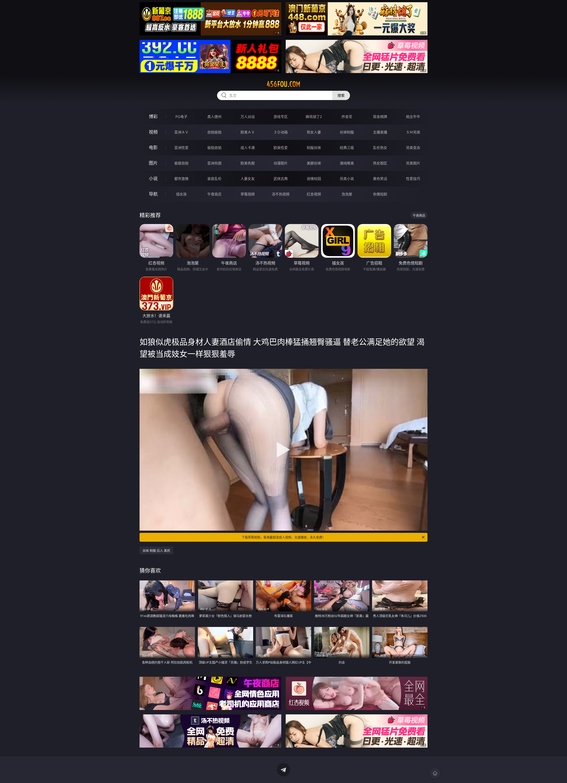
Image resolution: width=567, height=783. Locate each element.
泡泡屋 (347, 194)
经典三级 (347, 147)
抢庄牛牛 (413, 116)
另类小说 (347, 178)
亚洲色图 (214, 163)
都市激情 (181, 178)
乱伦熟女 (380, 147)
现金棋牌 (380, 116)
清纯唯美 (347, 163)
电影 (153, 148)
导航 (153, 194)
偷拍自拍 (214, 147)
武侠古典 (281, 178)
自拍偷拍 (214, 132)
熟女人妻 (314, 132)
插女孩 (181, 194)
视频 (153, 132)
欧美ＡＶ (248, 132)
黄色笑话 (380, 178)
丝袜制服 (347, 132)
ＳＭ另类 (413, 132)
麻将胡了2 (314, 116)
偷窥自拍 (181, 163)
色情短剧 (380, 194)
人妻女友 (248, 178)
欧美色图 (248, 163)
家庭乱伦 (214, 178)
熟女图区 (380, 163)
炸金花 (347, 116)
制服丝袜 (314, 147)
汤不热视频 (280, 194)
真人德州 (214, 116)
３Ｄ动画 (281, 132)
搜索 (341, 95)
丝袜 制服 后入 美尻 (156, 550)
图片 (153, 163)
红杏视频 (314, 194)
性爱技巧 (413, 178)
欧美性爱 (281, 147)
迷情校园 (314, 178)
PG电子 (181, 116)
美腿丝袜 (314, 163)
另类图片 (413, 163)
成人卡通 (248, 147)
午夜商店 (214, 194)
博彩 (153, 117)
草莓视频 (248, 194)
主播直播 (380, 132)
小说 (153, 179)
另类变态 (413, 147)
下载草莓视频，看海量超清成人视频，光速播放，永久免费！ (283, 537)
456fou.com (283, 84)
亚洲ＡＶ (181, 132)
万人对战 (248, 116)
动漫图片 (281, 163)
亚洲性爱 (181, 147)
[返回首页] (435, 773)
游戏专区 (281, 116)
